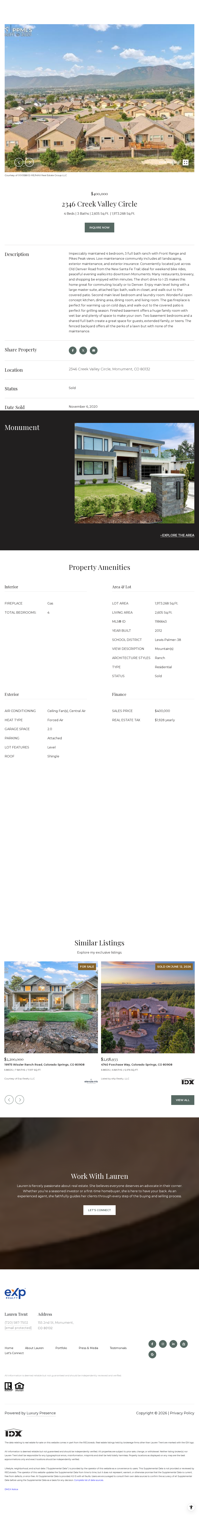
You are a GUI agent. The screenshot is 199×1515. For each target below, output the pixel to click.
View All (183, 1100)
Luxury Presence (41, 1413)
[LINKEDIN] (173, 1344)
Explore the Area (178, 535)
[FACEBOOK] (152, 1344)
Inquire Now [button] (99, 227)
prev (18, 162)
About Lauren (34, 1348)
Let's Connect (14, 1353)
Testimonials (118, 1348)
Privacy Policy (182, 1413)
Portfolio (61, 1348)
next (29, 162)
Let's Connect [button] (99, 1210)
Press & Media (88, 1348)
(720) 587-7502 (16, 1322)
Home (9, 1348)
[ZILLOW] (184, 1344)
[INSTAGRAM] (163, 1344)
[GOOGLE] (152, 1354)
